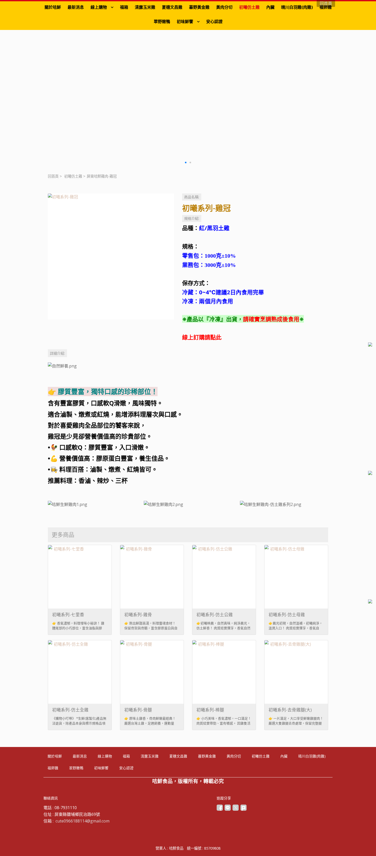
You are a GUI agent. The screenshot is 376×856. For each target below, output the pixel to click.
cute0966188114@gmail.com (82, 821)
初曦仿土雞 (73, 176)
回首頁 (53, 176)
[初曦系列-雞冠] (111, 256)
